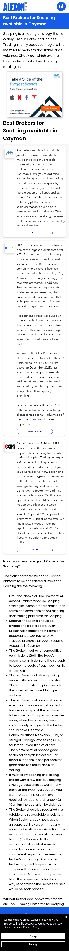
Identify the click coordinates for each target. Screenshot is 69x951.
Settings (33, 944)
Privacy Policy (31, 927)
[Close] (63, 919)
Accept (33, 936)
